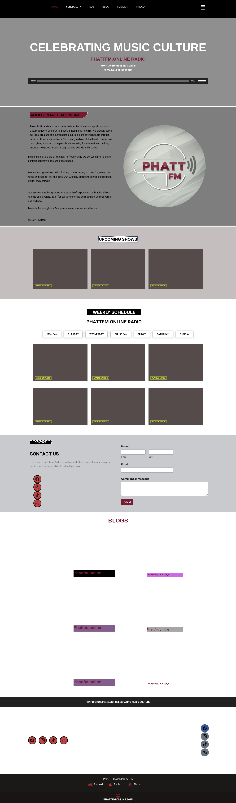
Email (125, 464)
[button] (73, 6)
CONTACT (122, 6)
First (123, 456)
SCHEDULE (72, 6)
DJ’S (91, 6)
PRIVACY (141, 6)
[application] (118, 81)
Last (151, 456)
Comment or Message (135, 478)
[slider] (202, 80)
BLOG (105, 6)
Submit (127, 502)
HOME (54, 6)
